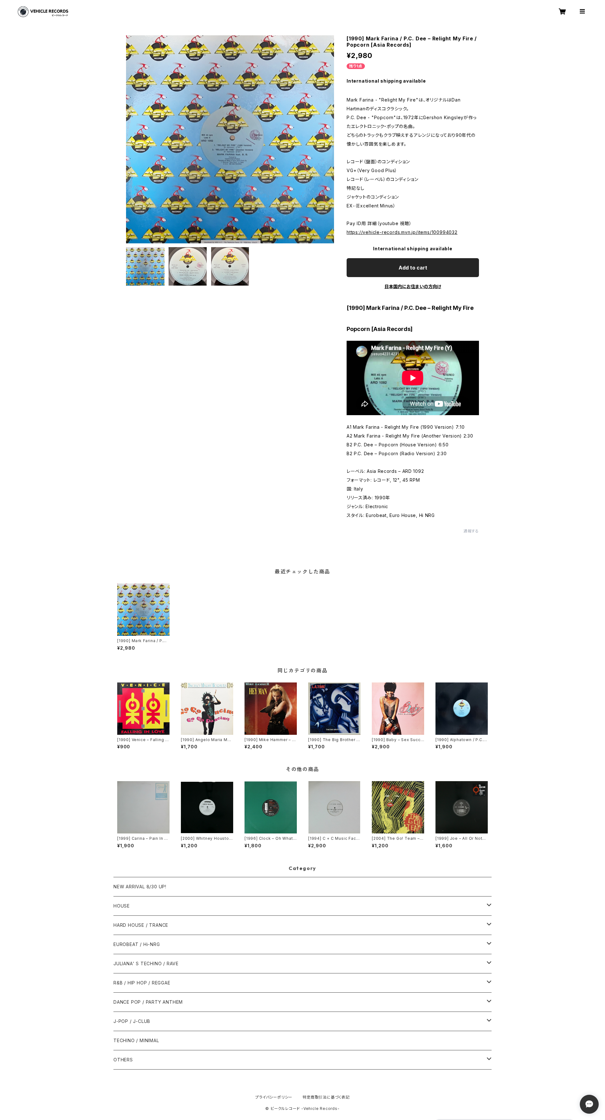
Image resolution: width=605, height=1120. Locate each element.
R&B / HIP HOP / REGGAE (141, 982)
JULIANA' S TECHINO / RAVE (146, 963)
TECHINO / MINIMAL (136, 1040)
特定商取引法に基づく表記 (326, 1097)
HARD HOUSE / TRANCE (140, 925)
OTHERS (123, 1059)
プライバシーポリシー (273, 1097)
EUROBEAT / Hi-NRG (136, 944)
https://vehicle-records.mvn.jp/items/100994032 (402, 232)
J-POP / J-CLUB (131, 1021)
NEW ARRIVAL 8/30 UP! (139, 886)
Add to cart (413, 267)
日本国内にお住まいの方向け (412, 286)
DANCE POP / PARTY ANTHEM (148, 1002)
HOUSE (121, 905)
